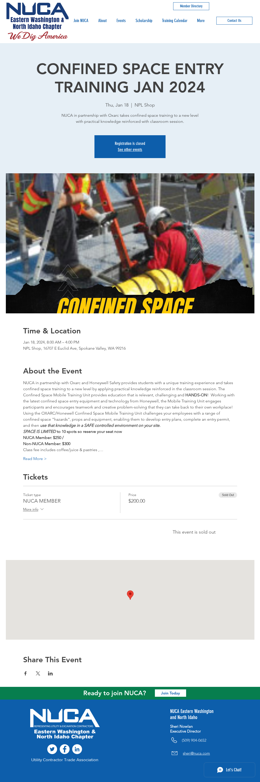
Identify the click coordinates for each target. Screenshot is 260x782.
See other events (130, 149)
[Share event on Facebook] (25, 673)
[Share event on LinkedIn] (50, 673)
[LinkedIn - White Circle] (77, 749)
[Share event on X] (38, 673)
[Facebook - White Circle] (65, 749)
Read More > (35, 458)
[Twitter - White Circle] (52, 749)
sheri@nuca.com (196, 753)
